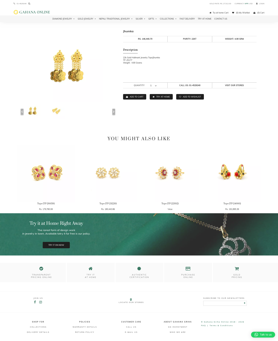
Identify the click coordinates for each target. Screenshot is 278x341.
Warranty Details (85, 327)
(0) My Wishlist (242, 12)
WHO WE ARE (178, 332)
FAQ (203, 325)
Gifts (151, 19)
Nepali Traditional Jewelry (114, 19)
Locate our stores (131, 302)
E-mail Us (131, 332)
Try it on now (56, 245)
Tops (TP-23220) (108, 203)
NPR (246, 3)
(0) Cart (260, 12)
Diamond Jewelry (62, 19)
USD (251, 3)
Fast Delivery (187, 19)
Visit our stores (234, 85)
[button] (263, 335)
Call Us (131, 327)
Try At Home (204, 19)
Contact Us (220, 19)
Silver (139, 19)
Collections (167, 19)
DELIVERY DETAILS (38, 332)
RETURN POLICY (84, 332)
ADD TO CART (136, 96)
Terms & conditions (221, 325)
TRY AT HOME (163, 96)
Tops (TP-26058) (46, 203)
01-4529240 (21, 3)
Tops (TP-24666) (232, 203)
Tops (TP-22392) (170, 203)
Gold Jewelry (85, 19)
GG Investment (178, 327)
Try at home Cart (220, 12)
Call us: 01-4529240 (189, 85)
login (261, 3)
